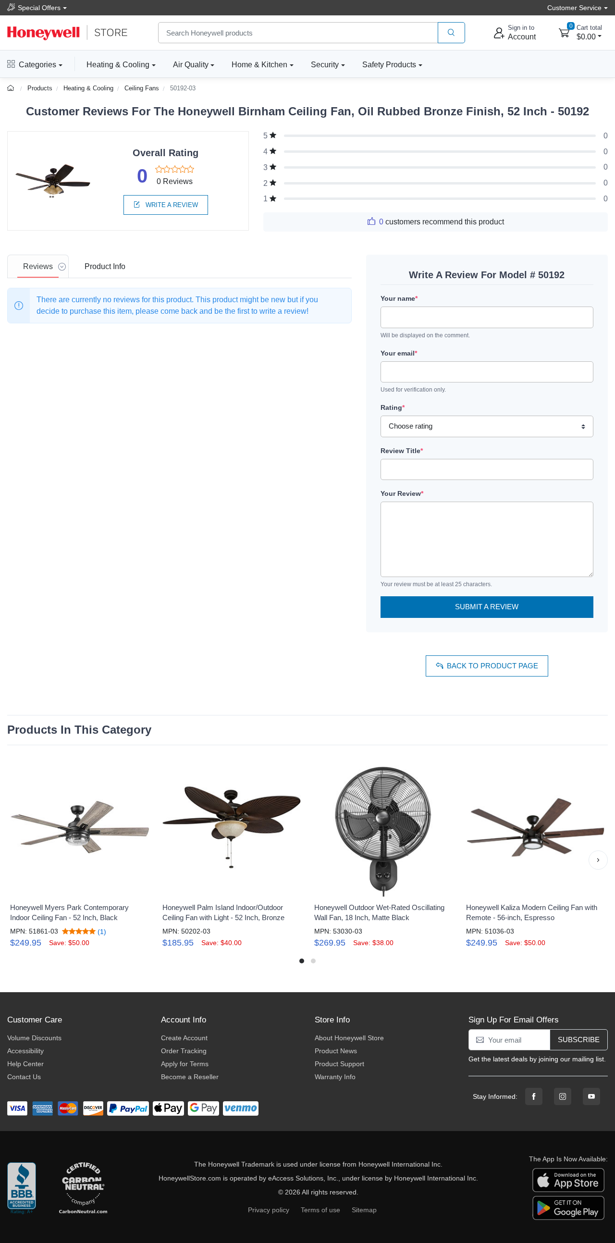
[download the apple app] (568, 1179)
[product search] (451, 33)
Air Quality (191, 65)
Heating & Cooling (117, 65)
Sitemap (364, 1210)
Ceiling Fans (141, 88)
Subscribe (579, 1039)
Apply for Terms (185, 1064)
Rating (393, 407)
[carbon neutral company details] (83, 1188)
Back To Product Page (492, 666)
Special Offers (39, 8)
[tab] (38, 266)
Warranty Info (335, 1077)
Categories (37, 65)
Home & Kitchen (259, 65)
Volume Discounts (34, 1038)
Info (105, 266)
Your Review (402, 493)
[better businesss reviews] (21, 1188)
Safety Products (389, 65)
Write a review (171, 205)
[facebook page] (533, 1096)
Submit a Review (486, 607)
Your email (399, 353)
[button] (16, 860)
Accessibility (25, 1051)
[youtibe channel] (591, 1096)
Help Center (25, 1064)
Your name (399, 298)
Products (39, 88)
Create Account (184, 1038)
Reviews (38, 266)
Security (325, 65)
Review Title (402, 451)
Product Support (339, 1064)
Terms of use (320, 1210)
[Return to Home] (11, 88)
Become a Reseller (190, 1077)
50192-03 (183, 88)
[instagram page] (562, 1096)
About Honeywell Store (349, 1038)
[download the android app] (568, 1207)
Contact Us (24, 1077)
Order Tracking (184, 1051)
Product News (336, 1051)
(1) (101, 931)
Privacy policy (268, 1210)
